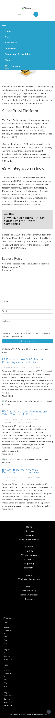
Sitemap (29, 599)
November (8, 659)
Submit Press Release (29, 539)
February (7, 630)
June (5, 643)
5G (21, 477)
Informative (29, 567)
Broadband (29, 559)
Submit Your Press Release (19, 54)
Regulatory (29, 563)
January (7, 627)
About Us (29, 586)
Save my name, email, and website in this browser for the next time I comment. (27, 335)
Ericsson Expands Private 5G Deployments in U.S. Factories (20, 471)
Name (5, 301)
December (8, 705)
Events (29, 575)
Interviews (10, 48)
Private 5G (39, 477)
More (7, 60)
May (5, 640)
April (5, 637)
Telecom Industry (29, 555)
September (8, 653)
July (5, 646)
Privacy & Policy (29, 590)
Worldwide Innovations (29, 579)
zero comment (10, 480)
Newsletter (11, 42)
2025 (6, 622)
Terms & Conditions (29, 595)
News (8, 37)
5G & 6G (29, 551)
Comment (7, 270)
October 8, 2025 (10, 477)
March (6, 633)
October (7, 656)
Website (6, 321)
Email (5, 311)
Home (8, 31)
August (6, 650)
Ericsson (28, 477)
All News (29, 546)
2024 (6, 665)
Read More (7, 509)
